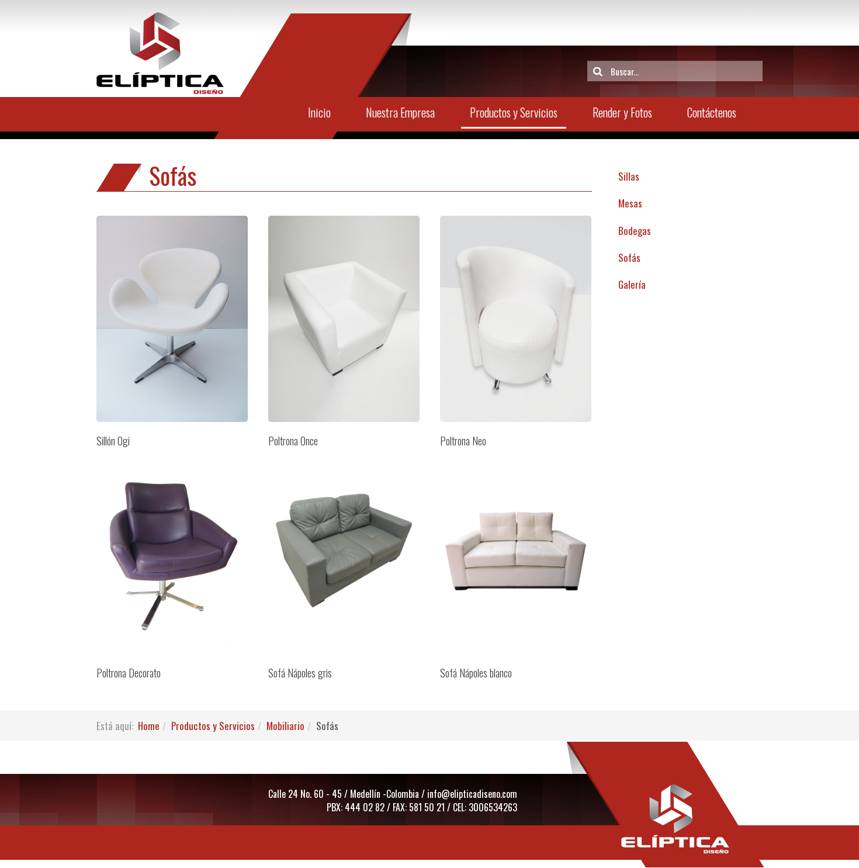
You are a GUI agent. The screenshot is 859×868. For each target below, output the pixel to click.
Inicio (319, 112)
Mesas (630, 203)
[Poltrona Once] (344, 319)
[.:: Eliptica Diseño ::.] (160, 53)
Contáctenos (711, 112)
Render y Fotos (622, 112)
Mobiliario (285, 725)
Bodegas (634, 230)
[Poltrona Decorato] (172, 551)
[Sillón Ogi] (172, 319)
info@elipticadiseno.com (472, 794)
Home (149, 725)
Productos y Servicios (513, 112)
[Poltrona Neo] (515, 319)
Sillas (628, 176)
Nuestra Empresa (400, 112)
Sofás (629, 257)
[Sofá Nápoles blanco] (515, 551)
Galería (632, 284)
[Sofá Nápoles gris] (344, 551)
